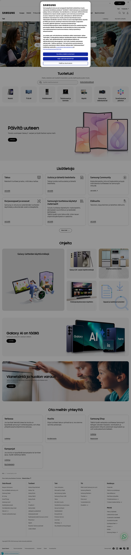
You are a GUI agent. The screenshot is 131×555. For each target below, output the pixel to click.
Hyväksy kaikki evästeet (65, 54)
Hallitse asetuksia (65, 63)
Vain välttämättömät (65, 59)
